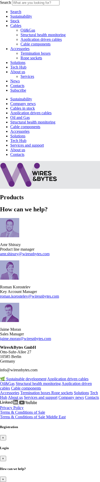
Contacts (17, 85)
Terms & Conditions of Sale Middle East (33, 417)
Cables (15, 25)
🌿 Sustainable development (23, 379)
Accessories (19, 48)
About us (17, 72)
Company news (23, 103)
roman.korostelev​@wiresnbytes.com (29, 296)
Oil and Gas (20, 117)
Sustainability (21, 16)
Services (27, 76)
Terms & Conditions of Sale (22, 412)
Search (5, 2)
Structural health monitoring (43, 35)
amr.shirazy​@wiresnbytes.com (24, 254)
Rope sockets (31, 58)
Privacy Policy (12, 407)
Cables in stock (22, 108)
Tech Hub (18, 67)
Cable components (36, 44)
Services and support (27, 145)
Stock (14, 21)
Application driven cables (41, 39)
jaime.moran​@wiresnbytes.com (25, 338)
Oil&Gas (28, 30)
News (15, 81)
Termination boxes (36, 53)
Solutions (17, 62)
